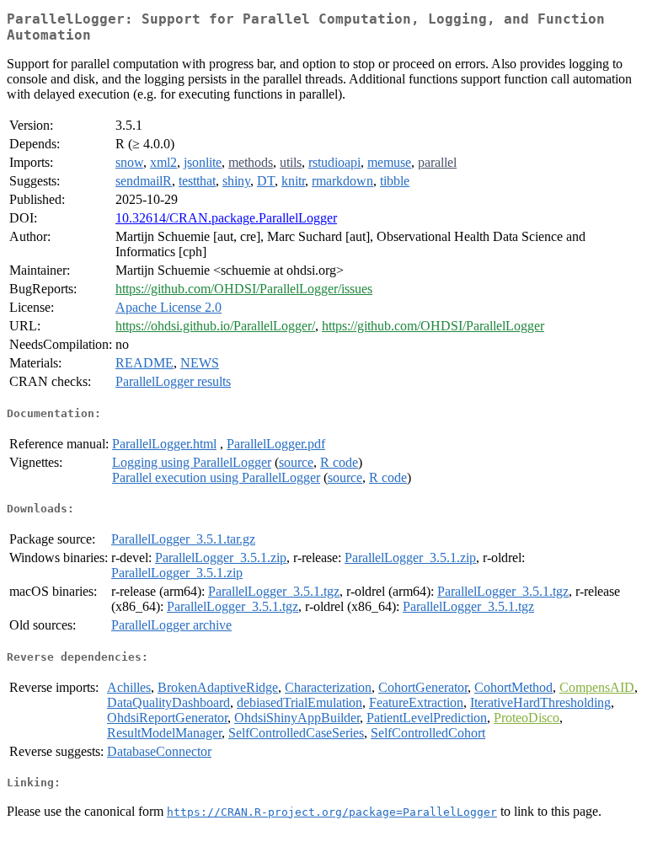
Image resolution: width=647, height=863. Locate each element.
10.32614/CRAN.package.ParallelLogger (226, 218)
